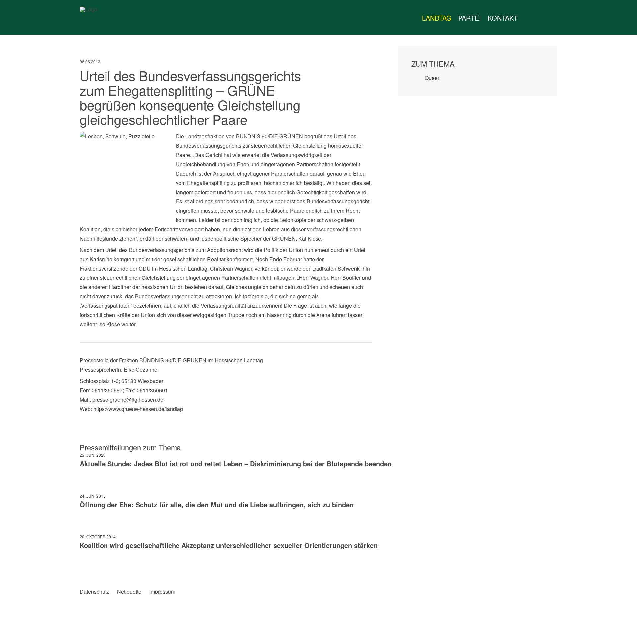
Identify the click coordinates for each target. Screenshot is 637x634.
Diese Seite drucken (366, 569)
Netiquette (129, 591)
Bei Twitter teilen (98, 569)
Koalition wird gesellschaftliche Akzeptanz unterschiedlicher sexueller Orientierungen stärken (229, 545)
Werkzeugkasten (527, 18)
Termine (540, 18)
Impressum (162, 591)
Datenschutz (94, 591)
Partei (469, 18)
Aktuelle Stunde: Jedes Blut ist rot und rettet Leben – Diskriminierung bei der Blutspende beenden (235, 463)
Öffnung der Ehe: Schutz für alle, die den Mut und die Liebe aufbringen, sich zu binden (217, 504)
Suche (562, 18)
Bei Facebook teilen (85, 569)
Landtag (437, 18)
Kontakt (503, 18)
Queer (432, 78)
